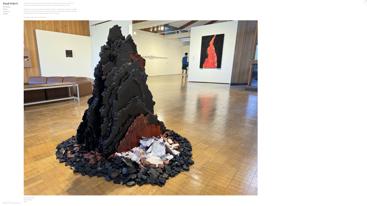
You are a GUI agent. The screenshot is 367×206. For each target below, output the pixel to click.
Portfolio (7, 7)
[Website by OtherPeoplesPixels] (363, 4)
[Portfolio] (141, 107)
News (5, 9)
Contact (6, 11)
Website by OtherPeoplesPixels (12, 203)
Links (5, 14)
